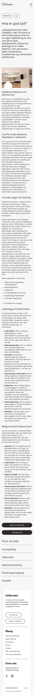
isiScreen (14, 688)
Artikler (8, 648)
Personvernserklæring (13, 654)
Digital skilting (10, 639)
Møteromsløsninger (12, 636)
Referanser (9, 642)
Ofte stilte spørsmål (12, 651)
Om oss (8, 645)
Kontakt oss (17, 532)
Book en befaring (17, 525)
